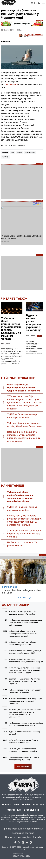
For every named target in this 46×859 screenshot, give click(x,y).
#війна (5, 152)
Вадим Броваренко (33, 35)
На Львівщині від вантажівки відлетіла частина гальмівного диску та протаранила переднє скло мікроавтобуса (25, 713)
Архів (38, 837)
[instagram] (23, 843)
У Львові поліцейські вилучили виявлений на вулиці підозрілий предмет (26, 660)
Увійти (32, 3)
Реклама (22, 23)
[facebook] (15, 843)
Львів (16, 804)
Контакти (28, 828)
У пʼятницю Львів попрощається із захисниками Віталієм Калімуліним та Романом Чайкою (11, 328)
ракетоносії (30, 152)
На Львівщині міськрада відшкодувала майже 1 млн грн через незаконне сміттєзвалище (25, 622)
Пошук (39, 3)
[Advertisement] (21, 182)
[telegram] (31, 843)
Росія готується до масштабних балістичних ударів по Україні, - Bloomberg (23, 387)
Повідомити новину (35, 3)
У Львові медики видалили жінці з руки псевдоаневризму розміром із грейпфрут (25, 700)
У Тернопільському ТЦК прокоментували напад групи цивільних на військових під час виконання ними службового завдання (24, 402)
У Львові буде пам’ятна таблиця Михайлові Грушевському (22, 643)
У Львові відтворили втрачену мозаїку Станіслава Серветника (24, 424)
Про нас (7, 828)
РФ (12, 152)
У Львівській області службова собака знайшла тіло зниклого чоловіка (24, 533)
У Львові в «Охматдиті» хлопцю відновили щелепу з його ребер (22, 612)
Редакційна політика (23, 833)
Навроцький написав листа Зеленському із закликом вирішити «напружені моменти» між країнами (24, 436)
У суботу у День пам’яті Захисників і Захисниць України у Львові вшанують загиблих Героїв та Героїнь (25, 670)
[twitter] (19, 843)
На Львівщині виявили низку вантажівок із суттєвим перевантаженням (26, 724)
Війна (19, 30)
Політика (38, 804)
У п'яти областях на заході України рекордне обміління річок (23, 741)
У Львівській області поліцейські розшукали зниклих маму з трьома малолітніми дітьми (20, 497)
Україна (26, 804)
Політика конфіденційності (19, 837)
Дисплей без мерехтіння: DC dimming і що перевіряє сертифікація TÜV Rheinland (25, 681)
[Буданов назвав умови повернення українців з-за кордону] (34, 307)
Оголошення (31, 810)
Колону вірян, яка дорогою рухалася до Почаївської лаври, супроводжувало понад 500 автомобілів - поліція (24, 520)
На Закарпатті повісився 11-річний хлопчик (22, 544)
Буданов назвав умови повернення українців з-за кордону (33, 323)
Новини (6, 804)
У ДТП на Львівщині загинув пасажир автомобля (22, 416)
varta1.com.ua (6, 819)
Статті (11, 810)
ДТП (19, 810)
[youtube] (27, 843)
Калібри (5, 157)
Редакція (17, 828)
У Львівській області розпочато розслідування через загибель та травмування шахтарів (23, 633)
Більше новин (23, 767)
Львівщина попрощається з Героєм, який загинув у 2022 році (24, 758)
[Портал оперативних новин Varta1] (8, 3)
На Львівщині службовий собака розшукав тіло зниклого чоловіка (23, 750)
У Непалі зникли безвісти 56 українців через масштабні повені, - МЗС (25, 652)
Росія (19, 152)
